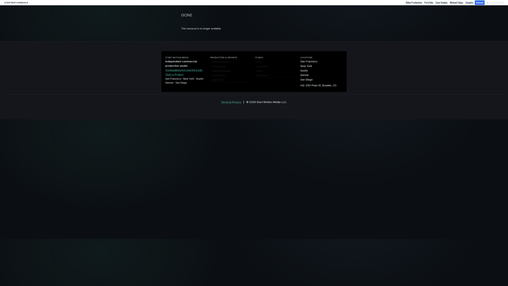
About (259, 62)
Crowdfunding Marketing (221, 71)
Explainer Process (219, 75)
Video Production (414, 2)
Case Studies (442, 2)
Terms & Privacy (231, 102)
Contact (480, 2)
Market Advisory (218, 80)
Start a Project (174, 74)
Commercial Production (221, 62)
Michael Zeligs (456, 2)
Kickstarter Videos (219, 66)
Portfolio (428, 2)
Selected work (262, 66)
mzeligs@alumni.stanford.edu (184, 70)
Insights (469, 2)
